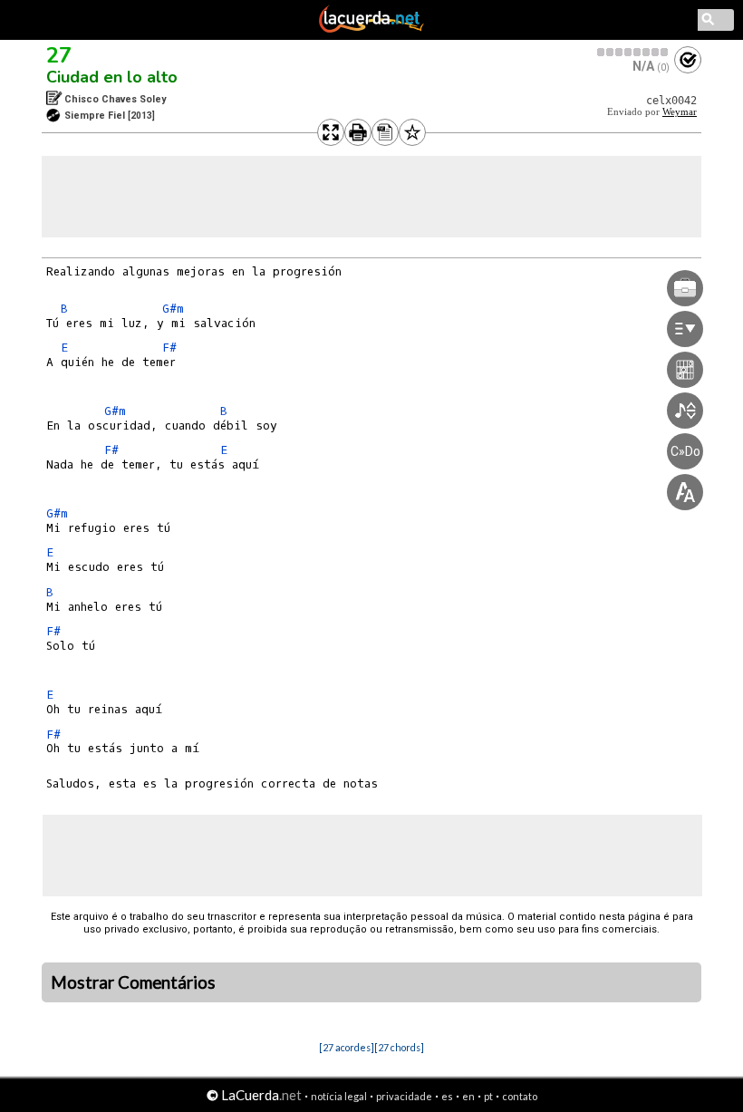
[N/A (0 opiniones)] (633, 52)
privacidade (404, 1096)
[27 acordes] (346, 1047)
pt (488, 1096)
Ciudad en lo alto (112, 77)
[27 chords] (399, 1047)
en (468, 1096)
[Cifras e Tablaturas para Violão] (371, 29)
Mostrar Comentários (133, 982)
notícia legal (339, 1096)
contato (519, 1096)
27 (59, 55)
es (447, 1096)
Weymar (679, 112)
